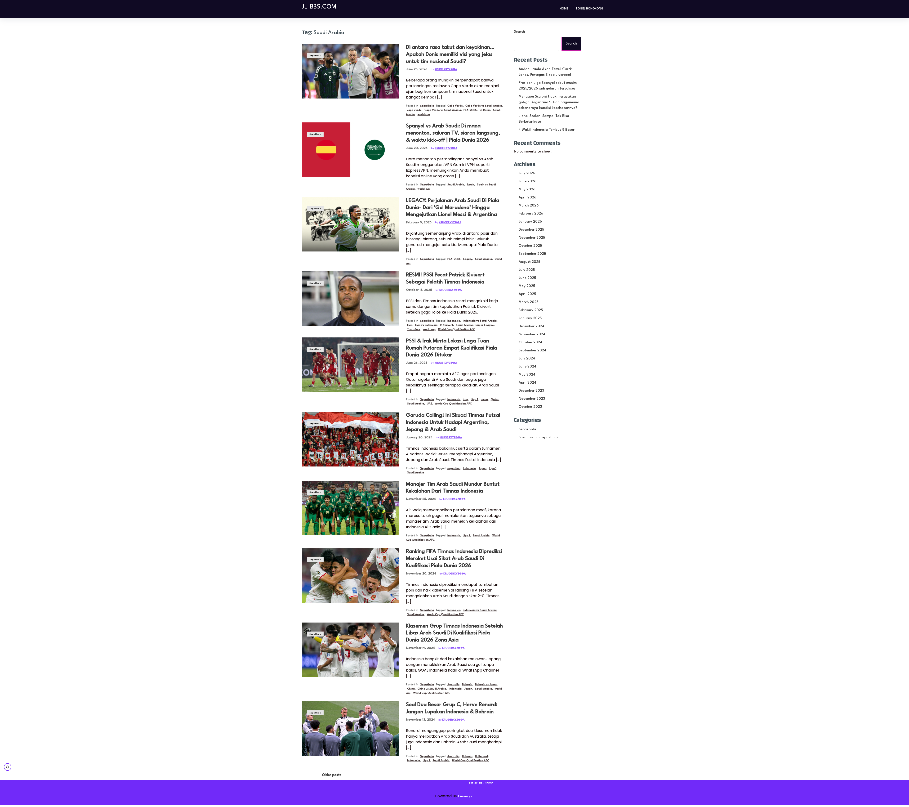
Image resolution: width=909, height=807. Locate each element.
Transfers (413, 329)
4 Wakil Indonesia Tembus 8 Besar (547, 130)
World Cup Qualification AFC (456, 329)
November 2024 (532, 334)
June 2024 (527, 366)
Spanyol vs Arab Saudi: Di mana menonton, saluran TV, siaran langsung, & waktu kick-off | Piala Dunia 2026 (453, 133)
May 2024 (527, 375)
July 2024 (527, 358)
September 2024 (532, 350)
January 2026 (530, 222)
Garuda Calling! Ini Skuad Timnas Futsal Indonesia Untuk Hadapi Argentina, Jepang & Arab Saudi (453, 422)
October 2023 (530, 407)
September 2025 (532, 254)
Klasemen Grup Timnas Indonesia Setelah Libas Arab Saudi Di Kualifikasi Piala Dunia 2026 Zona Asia (454, 633)
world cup (424, 114)
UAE (429, 404)
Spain (470, 185)
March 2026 (529, 205)
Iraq (409, 325)
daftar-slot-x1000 (481, 783)
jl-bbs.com (319, 7)
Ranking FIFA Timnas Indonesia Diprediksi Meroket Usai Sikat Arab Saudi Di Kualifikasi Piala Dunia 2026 (454, 558)
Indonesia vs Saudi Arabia (480, 321)
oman (484, 399)
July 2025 (527, 270)
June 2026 (527, 181)
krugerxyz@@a (446, 69)
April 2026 (527, 197)
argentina (453, 468)
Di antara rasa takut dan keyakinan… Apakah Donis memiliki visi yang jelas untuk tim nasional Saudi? (450, 54)
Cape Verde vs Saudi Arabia (442, 110)
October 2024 (530, 342)
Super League (485, 325)
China (411, 689)
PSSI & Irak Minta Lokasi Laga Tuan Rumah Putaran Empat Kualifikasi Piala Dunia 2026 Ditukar (451, 348)
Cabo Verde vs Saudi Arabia (483, 106)
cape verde (414, 110)
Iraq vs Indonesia (426, 325)
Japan (482, 468)
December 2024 (531, 326)
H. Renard (481, 756)
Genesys (465, 796)
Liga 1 (474, 399)
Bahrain (467, 684)
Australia (453, 684)
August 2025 (529, 262)
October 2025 (530, 246)
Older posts (331, 775)
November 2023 (532, 399)
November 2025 (532, 238)
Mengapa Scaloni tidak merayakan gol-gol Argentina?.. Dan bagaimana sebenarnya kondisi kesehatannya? (549, 102)
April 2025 (527, 294)
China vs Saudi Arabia (432, 689)
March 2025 (528, 302)
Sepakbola (315, 55)
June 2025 (527, 278)
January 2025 (530, 318)
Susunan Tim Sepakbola (538, 437)
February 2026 (531, 213)
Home (564, 8)
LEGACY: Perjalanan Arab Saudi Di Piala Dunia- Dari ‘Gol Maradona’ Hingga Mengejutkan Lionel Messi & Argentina (452, 207)
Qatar (495, 399)
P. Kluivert (446, 325)
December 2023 (531, 391)
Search (519, 32)
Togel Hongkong (589, 8)
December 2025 (531, 230)
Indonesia (453, 321)
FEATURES (470, 110)
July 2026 (527, 173)
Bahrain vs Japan (486, 684)
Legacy (467, 259)
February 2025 (531, 310)
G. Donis (485, 110)
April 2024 (527, 383)
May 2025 (527, 286)
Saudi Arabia (455, 185)
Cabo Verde (455, 106)
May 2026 (527, 189)
